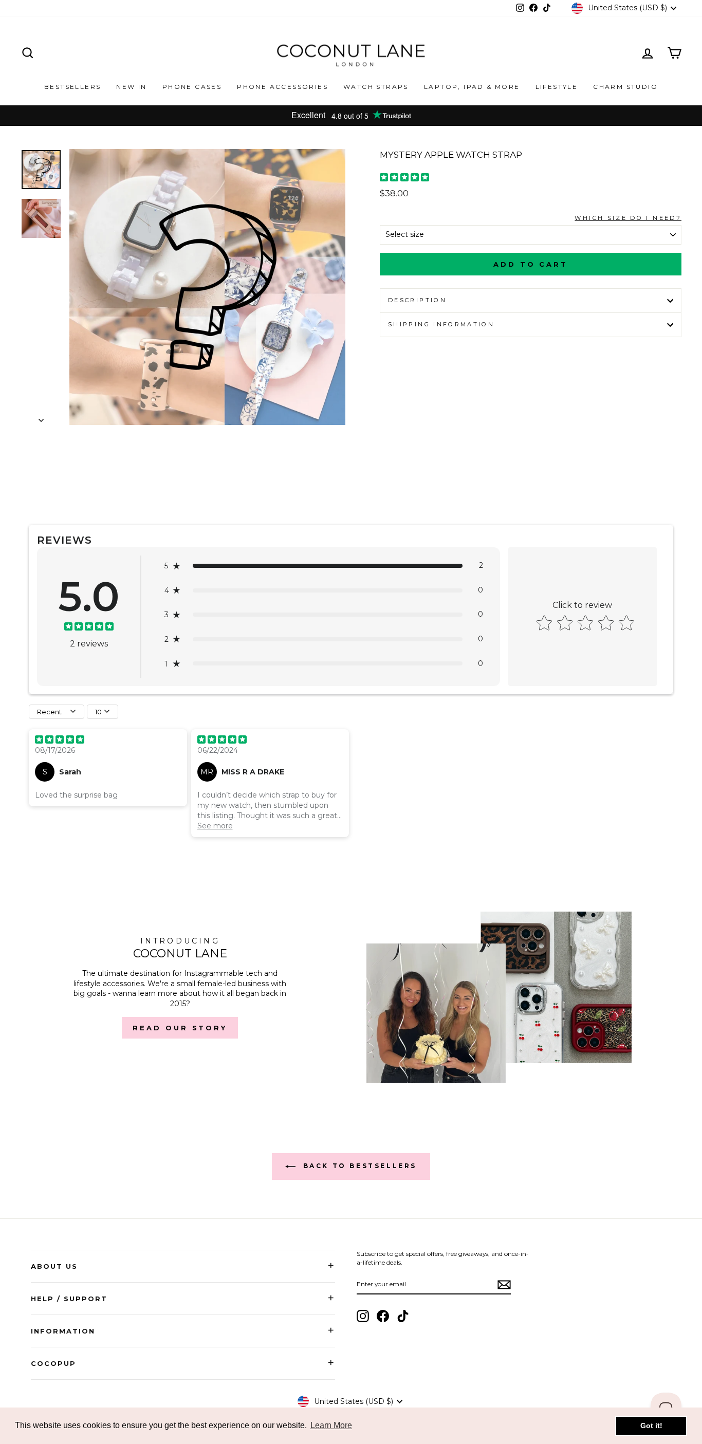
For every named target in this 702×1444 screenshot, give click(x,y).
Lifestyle (556, 86)
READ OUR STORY (180, 1028)
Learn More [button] (331, 1425)
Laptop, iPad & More (472, 86)
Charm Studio (625, 86)
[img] (404, 178)
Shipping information (441, 324)
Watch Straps (376, 86)
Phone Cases (191, 86)
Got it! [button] (651, 1425)
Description (417, 300)
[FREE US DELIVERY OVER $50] (351, 115)
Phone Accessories (282, 86)
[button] (323, 566)
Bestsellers (72, 86)
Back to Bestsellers (358, 1166)
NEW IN (131, 86)
